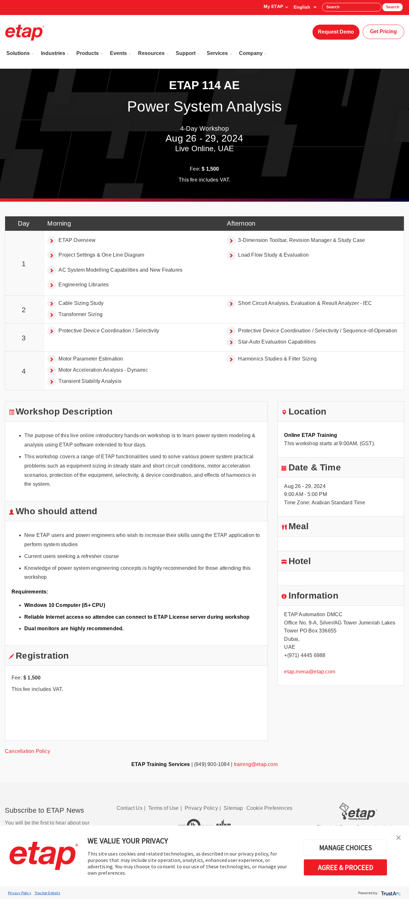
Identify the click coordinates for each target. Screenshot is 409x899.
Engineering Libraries (83, 284)
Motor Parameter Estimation (90, 358)
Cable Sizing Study (81, 303)
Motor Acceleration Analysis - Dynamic (103, 370)
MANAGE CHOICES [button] (345, 847)
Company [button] (251, 53)
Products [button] (87, 53)
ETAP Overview (77, 240)
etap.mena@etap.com (309, 671)
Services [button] (217, 53)
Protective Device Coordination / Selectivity (108, 330)
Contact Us (130, 808)
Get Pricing (383, 31)
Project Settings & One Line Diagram (101, 255)
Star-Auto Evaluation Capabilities (277, 342)
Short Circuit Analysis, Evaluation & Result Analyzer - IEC (305, 303)
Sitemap (233, 808)
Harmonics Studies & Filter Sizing (277, 358)
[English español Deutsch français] (305, 7)
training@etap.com (256, 764)
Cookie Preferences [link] (269, 808)
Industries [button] (53, 53)
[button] (398, 837)
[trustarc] (390, 892)
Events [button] (118, 53)
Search (392, 7)
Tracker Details (47, 892)
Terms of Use (163, 808)
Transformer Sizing (80, 314)
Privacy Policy (19, 892)
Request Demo (336, 32)
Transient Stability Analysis (89, 381)
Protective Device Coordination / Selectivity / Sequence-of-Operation (317, 330)
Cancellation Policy (27, 751)
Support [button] (186, 53)
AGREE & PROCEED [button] (345, 867)
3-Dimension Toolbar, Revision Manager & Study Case (301, 240)
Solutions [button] (18, 53)
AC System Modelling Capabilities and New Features (120, 270)
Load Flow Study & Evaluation (273, 255)
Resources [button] (151, 53)
